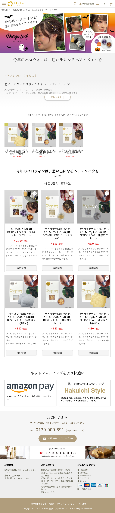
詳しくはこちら (48, 492)
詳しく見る (56, 96)
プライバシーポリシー (66, 504)
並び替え (53, 183)
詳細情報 (21, 268)
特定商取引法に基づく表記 (42, 504)
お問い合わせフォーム (58, 438)
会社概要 (82, 504)
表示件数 (65, 183)
